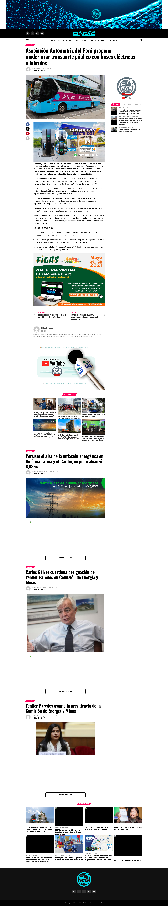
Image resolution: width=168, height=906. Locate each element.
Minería (93, 40)
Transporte (84, 40)
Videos (109, 40)
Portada (52, 40)
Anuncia (115, 40)
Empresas (101, 40)
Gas (59, 40)
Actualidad (49, 308)
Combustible (67, 40)
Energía (76, 40)
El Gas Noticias (38, 70)
